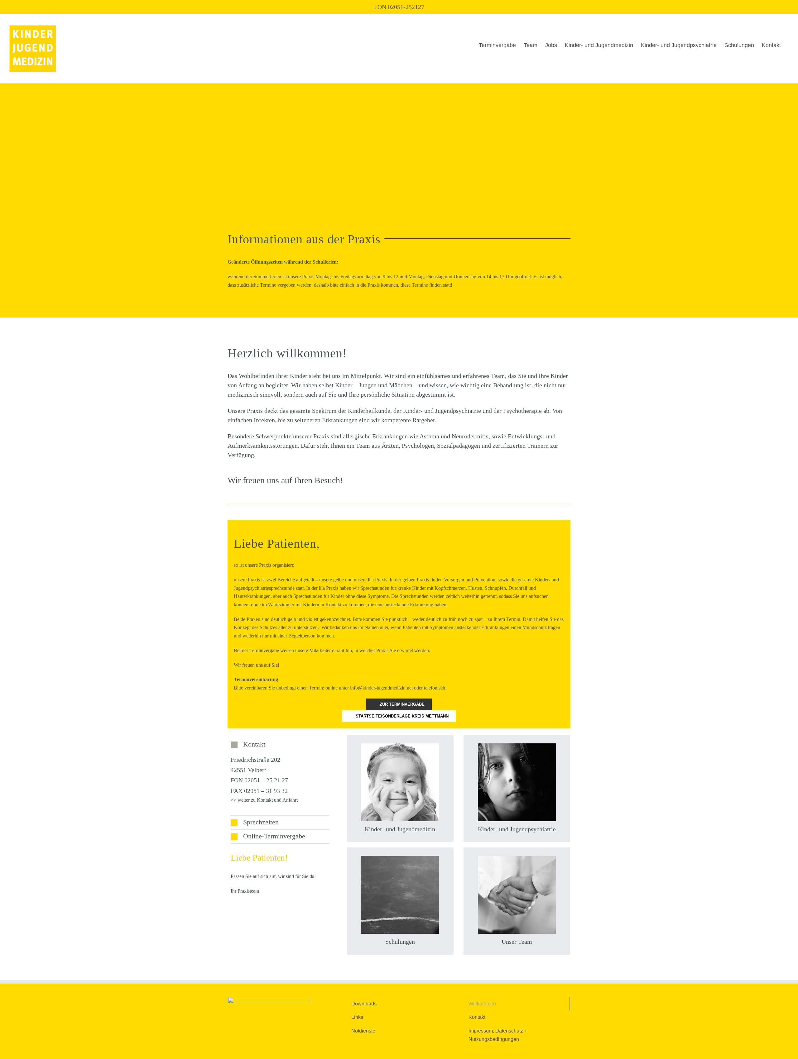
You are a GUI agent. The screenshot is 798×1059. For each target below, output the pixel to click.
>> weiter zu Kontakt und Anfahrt (264, 800)
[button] (280, 744)
